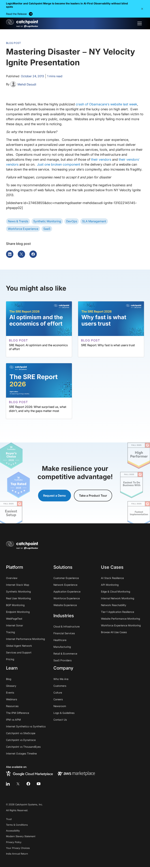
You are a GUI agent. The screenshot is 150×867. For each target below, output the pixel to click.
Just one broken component (58, 164)
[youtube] (38, 784)
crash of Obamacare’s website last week (106, 104)
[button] (142, 9)
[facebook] (28, 784)
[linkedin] (8, 784)
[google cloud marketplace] (29, 773)
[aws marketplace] (76, 773)
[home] (22, 23)
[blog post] (39, 329)
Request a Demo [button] (54, 495)
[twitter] (18, 784)
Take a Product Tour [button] (93, 495)
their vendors (101, 159)
